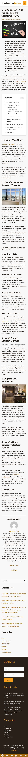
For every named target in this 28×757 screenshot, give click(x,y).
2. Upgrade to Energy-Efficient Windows (13, 106)
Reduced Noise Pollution (14, 114)
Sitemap (14, 750)
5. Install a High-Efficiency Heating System (14, 128)
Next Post (14, 570)
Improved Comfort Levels (15, 112)
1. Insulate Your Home (13, 102)
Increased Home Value (14, 116)
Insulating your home (8, 144)
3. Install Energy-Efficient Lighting (14, 120)
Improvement (6, 19)
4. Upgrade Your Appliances (15, 124)
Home (3, 638)
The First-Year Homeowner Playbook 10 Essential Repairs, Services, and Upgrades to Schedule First (14, 610)
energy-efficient (21, 81)
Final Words (10, 132)
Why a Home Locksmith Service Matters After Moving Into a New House (14, 695)
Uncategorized (6, 652)
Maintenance (6, 644)
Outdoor (4, 646)
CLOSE (22, 97)
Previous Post (14, 565)
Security (4, 649)
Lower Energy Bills (12, 109)
